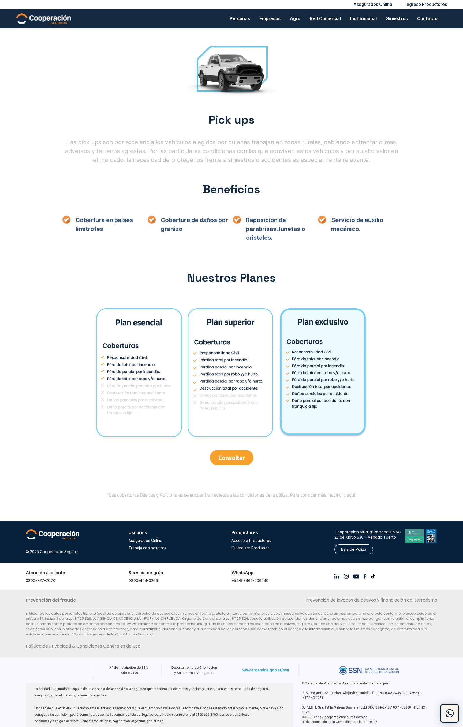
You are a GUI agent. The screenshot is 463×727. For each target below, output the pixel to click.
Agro (295, 18)
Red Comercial (325, 18)
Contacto (427, 18)
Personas (240, 18)
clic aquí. (347, 494)
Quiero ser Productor (250, 548)
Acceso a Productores (251, 540)
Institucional (363, 18)
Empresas (270, 18)
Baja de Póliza (353, 549)
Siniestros (397, 18)
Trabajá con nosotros (147, 548)
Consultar (231, 457)
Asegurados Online (145, 540)
